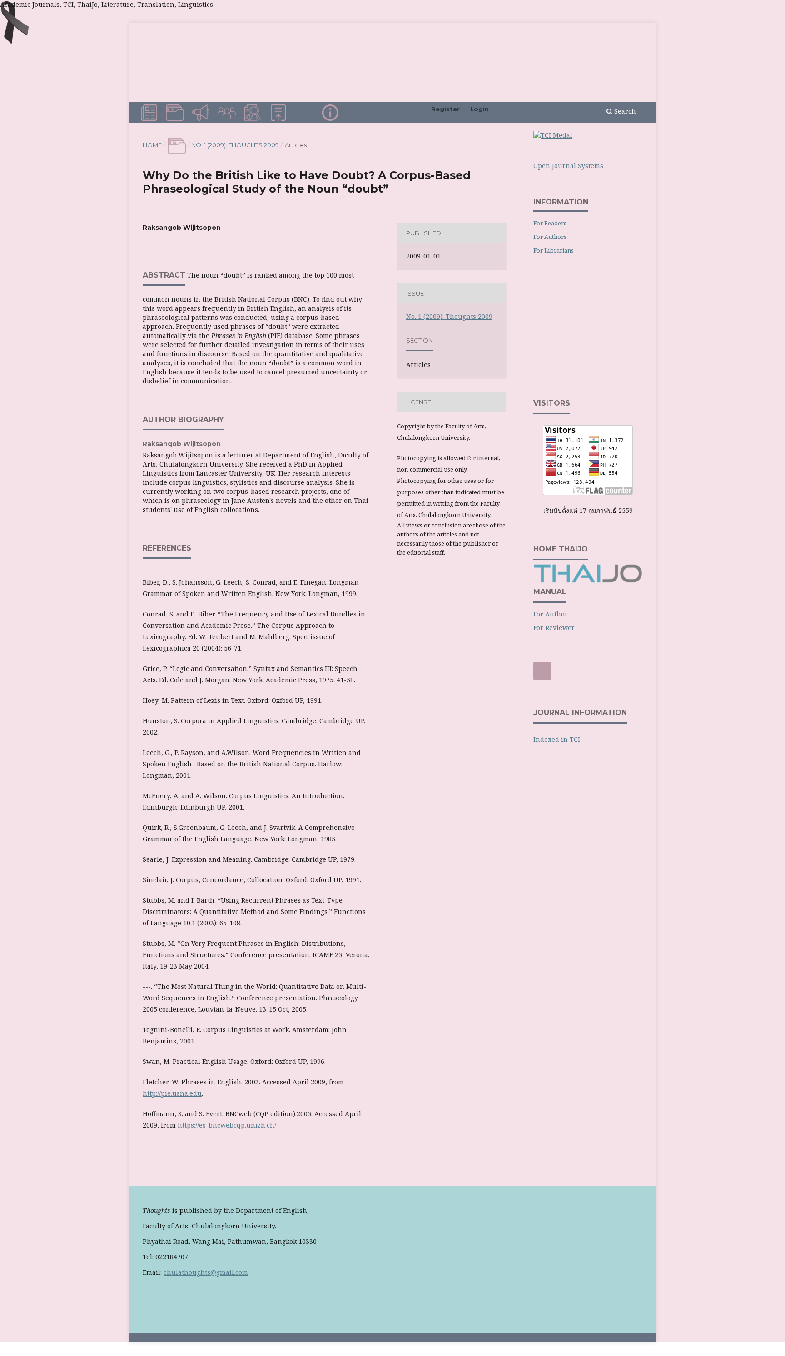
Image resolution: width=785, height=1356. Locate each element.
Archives (176, 111)
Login (479, 109)
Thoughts (392, 61)
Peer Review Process (305, 115)
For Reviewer (554, 627)
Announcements (202, 111)
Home (152, 145)
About (330, 113)
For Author (550, 614)
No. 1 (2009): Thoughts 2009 (235, 145)
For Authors (549, 237)
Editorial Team (228, 115)
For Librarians (553, 250)
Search (624, 111)
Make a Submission (545, 672)
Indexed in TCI (556, 739)
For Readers (549, 223)
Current (150, 111)
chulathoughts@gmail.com (206, 1272)
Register (445, 109)
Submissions (280, 111)
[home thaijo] (587, 580)
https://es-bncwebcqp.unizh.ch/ (227, 1125)
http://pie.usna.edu (172, 1093)
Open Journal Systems (568, 165)
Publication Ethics (254, 115)
